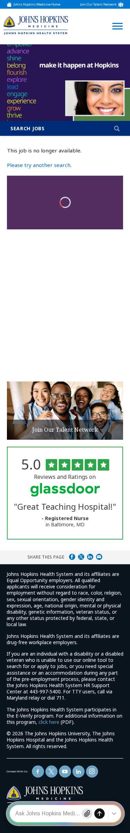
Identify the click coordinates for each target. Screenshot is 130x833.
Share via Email (99, 557)
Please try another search (38, 164)
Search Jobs (27, 128)
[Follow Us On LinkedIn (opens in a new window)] (78, 771)
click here (48, 722)
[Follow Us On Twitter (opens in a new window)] (51, 771)
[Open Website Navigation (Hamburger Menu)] (115, 18)
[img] (36, 25)
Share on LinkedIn (90, 557)
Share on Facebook (72, 557)
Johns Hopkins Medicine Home (37, 4)
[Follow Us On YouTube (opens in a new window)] (65, 771)
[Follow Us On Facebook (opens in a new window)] (38, 771)
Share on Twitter (81, 557)
